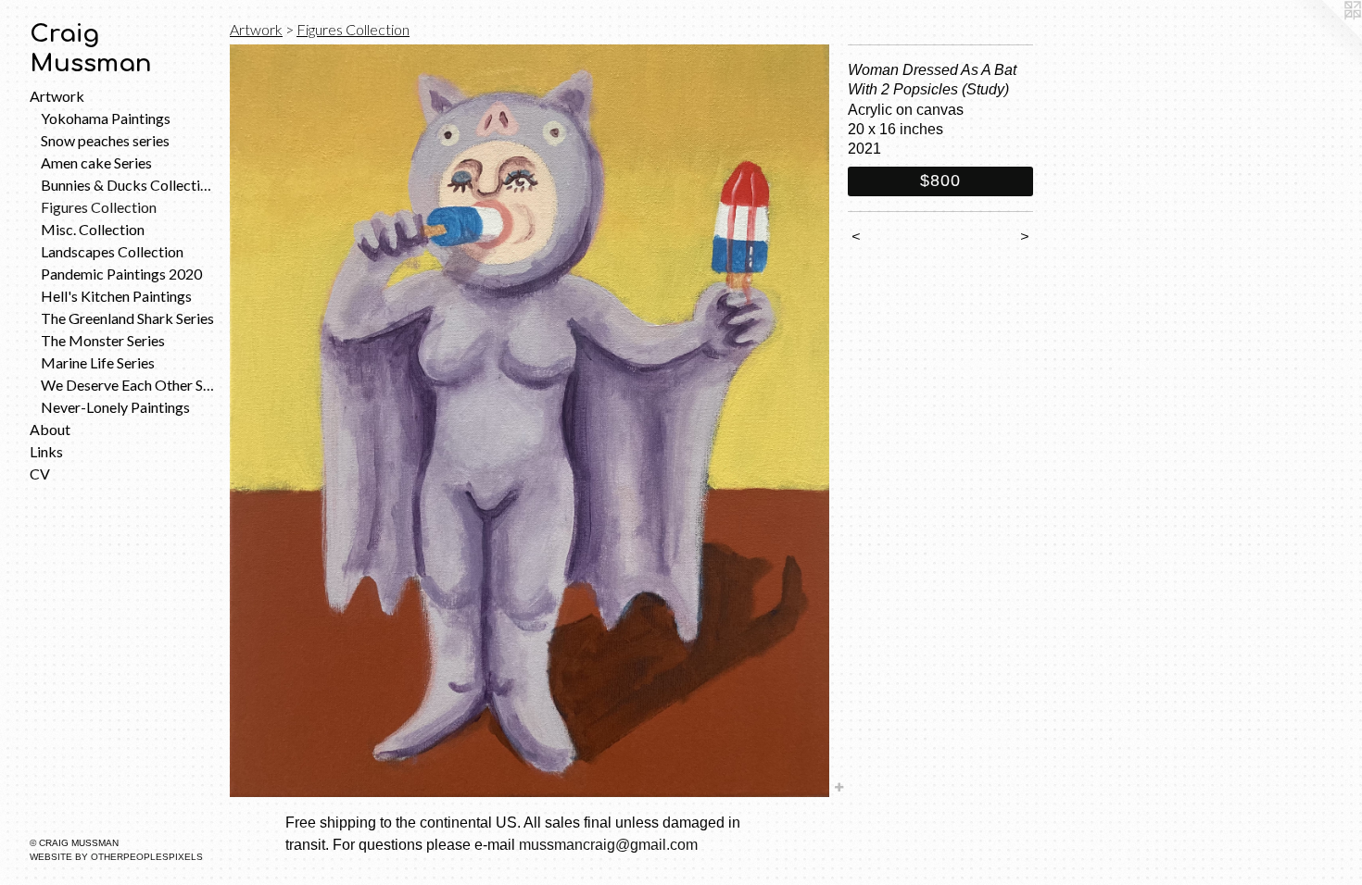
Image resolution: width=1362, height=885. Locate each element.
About (50, 429)
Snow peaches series (105, 140)
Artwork (57, 96)
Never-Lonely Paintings (115, 407)
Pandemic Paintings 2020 (121, 273)
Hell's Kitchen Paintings (116, 296)
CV (40, 473)
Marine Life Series (98, 362)
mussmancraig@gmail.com (608, 845)
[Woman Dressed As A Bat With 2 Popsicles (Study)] (529, 420)
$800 (940, 180)
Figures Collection (99, 207)
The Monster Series (103, 340)
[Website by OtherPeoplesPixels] (1325, 37)
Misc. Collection (93, 229)
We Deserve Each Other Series (128, 384)
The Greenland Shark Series (127, 318)
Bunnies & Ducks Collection (128, 184)
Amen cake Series (96, 162)
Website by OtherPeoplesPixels (116, 857)
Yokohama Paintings (105, 118)
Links (46, 451)
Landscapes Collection (112, 251)
